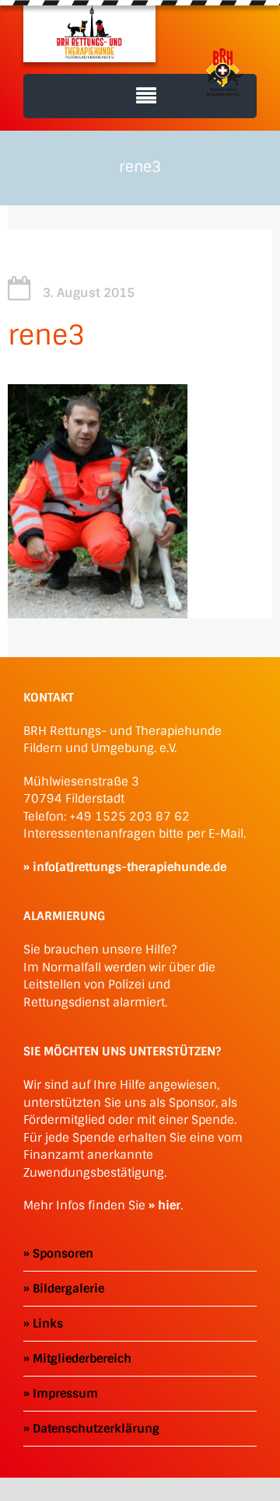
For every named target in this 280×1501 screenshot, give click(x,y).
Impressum (65, 1393)
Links (48, 1323)
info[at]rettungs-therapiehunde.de (129, 867)
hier (169, 1205)
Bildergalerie (68, 1288)
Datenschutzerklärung (96, 1428)
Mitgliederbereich (82, 1358)
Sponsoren (63, 1253)
